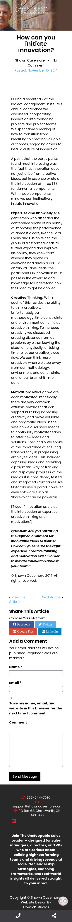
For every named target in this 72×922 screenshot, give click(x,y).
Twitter (47, 624)
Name (15, 667)
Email (15, 682)
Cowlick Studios (36, 907)
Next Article (51, 597)
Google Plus (25, 631)
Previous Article (17, 599)
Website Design (33, 902)
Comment (18, 722)
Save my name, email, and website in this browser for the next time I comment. (35, 708)
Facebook (23, 624)
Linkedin (51, 631)
